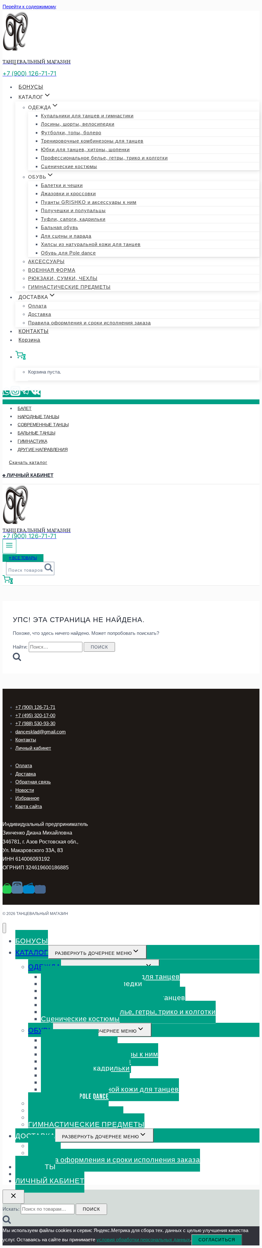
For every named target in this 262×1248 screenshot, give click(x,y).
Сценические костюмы (69, 166)
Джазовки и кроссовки (68, 193)
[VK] (36, 393)
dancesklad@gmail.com (40, 731)
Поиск (91, 1209)
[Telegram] (25, 393)
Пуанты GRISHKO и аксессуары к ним (88, 202)
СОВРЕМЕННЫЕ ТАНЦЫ (43, 424)
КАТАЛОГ (31, 952)
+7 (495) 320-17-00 (35, 715)
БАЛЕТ (25, 408)
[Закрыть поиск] (13, 1197)
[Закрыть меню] (4, 928)
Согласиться (216, 1239)
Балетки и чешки (62, 185)
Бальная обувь (59, 227)
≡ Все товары (23, 558)
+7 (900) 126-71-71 (35, 707)
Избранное (27, 798)
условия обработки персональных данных (143, 1239)
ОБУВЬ (40, 1030)
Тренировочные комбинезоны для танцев (92, 141)
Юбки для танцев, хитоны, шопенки (85, 149)
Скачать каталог (28, 462)
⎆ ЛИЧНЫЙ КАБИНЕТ (28, 475)
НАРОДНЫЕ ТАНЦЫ (38, 416)
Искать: (11, 1209)
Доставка (39, 314)
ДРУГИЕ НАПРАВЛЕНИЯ (42, 449)
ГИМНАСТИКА (32, 441)
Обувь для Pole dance (68, 253)
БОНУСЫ (31, 87)
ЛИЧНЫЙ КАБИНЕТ (49, 1181)
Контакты (25, 739)
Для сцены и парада (66, 236)
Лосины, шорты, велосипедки (77, 124)
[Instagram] (15, 393)
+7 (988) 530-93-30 (35, 723)
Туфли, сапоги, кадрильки (73, 219)
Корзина (29, 340)
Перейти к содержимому (29, 6)
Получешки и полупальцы (73, 210)
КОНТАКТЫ (34, 331)
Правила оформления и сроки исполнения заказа (89, 322)
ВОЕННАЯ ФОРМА (51, 270)
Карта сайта (28, 806)
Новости (24, 790)
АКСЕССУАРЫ (46, 261)
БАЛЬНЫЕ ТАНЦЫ (36, 432)
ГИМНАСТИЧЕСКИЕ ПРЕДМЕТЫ (69, 287)
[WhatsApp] (6, 393)
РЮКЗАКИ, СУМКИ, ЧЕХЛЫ (62, 278)
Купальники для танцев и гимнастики (87, 115)
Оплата (37, 305)
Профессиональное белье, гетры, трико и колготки (104, 157)
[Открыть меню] (9, 546)
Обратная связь (33, 781)
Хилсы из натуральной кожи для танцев (91, 244)
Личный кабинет (33, 748)
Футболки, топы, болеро (71, 132)
